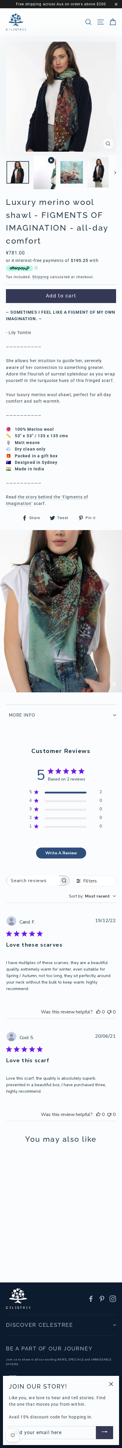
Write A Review (61, 853)
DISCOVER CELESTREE (39, 1325)
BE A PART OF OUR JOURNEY (49, 1348)
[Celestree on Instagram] (113, 1298)
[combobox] (92, 896)
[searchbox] (33, 880)
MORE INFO (22, 715)
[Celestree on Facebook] (91, 1298)
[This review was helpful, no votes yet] (98, 1012)
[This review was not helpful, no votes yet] (109, 1012)
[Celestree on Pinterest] (102, 1298)
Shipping (40, 277)
